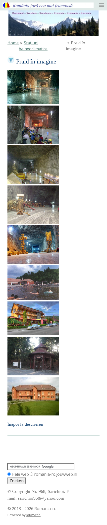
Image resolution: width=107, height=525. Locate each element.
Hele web (20, 474)
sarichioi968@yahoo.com (41, 498)
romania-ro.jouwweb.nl (55, 474)
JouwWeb (33, 515)
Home (13, 43)
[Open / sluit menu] (101, 5)
